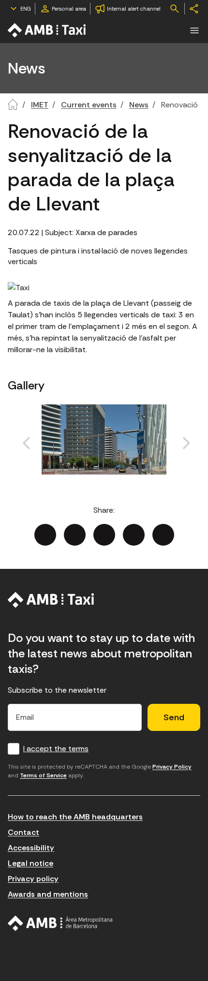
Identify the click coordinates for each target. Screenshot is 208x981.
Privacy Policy (172, 767)
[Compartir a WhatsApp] (163, 535)
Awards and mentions (48, 894)
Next (165, 454)
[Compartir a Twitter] (75, 535)
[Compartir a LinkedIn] (104, 535)
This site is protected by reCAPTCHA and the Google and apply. (100, 771)
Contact (23, 832)
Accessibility (31, 848)
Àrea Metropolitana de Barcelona (60, 923)
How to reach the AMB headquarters (75, 817)
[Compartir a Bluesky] (134, 535)
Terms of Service (43, 775)
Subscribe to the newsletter (57, 690)
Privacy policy (33, 879)
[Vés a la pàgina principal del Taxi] (51, 600)
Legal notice (30, 863)
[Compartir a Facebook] (45, 535)
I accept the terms (56, 748)
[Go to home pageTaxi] (47, 30)
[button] (194, 30)
